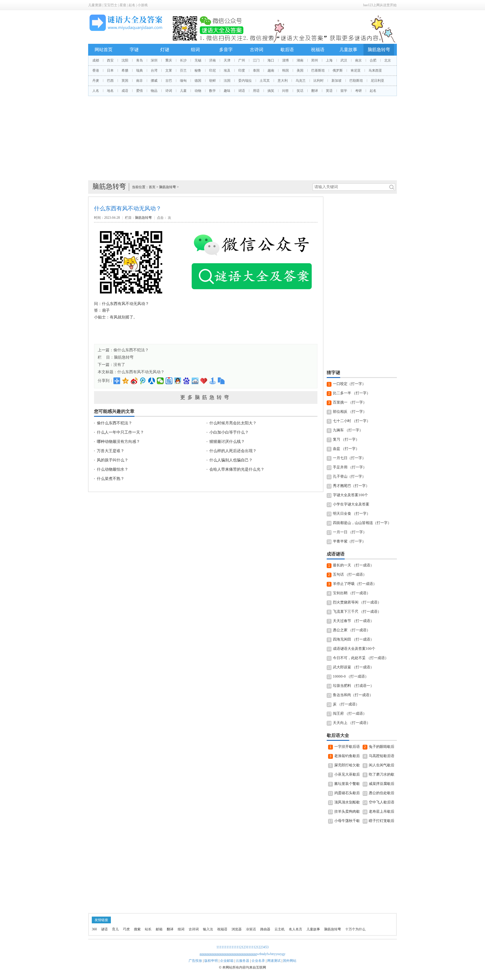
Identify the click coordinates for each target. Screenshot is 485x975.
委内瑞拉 (245, 81)
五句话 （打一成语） (350, 574)
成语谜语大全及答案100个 (354, 648)
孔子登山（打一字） (349, 476)
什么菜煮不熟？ (110, 479)
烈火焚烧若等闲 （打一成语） (357, 602)
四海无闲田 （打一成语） (353, 639)
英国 (125, 81)
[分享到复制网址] (221, 380)
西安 (110, 60)
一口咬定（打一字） (349, 384)
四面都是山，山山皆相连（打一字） (362, 523)
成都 (95, 60)
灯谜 (164, 49)
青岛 (139, 60)
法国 (227, 81)
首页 (152, 187)
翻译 (314, 91)
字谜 (134, 49)
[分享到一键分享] (212, 380)
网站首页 (104, 49)
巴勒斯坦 (356, 81)
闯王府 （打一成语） (350, 713)
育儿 (115, 929)
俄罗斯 (338, 70)
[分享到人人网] (151, 380)
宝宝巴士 (110, 5)
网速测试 (274, 961)
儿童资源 (95, 5)
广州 (241, 60)
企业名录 (258, 961)
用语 (256, 91)
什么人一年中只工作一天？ (120, 432)
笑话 (300, 91)
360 (94, 929)
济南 (212, 60)
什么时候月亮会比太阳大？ (233, 423)
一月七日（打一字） (349, 458)
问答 (285, 91)
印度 (241, 70)
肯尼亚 (356, 70)
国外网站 (289, 961)
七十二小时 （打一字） (351, 421)
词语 (241, 91)
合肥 (373, 60)
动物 (198, 91)
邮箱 (159, 929)
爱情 (139, 91)
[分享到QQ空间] (125, 380)
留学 (343, 91)
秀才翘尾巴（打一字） (351, 486)
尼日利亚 (377, 81)
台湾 (154, 70)
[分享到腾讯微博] (143, 380)
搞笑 (270, 91)
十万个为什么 (355, 929)
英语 (329, 91)
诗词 (168, 91)
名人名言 (295, 929)
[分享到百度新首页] (186, 380)
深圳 (154, 60)
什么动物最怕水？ (112, 469)
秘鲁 (198, 70)
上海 (329, 60)
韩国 (285, 70)
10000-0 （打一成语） (351, 676)
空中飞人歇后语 (381, 802)
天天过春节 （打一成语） (353, 621)
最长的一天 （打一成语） (353, 565)
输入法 (208, 929)
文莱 (168, 70)
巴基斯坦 (318, 70)
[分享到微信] (160, 380)
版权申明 (211, 961)
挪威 (154, 81)
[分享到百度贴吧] (169, 380)
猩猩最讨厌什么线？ (227, 441)
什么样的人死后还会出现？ (233, 451)
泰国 (256, 70)
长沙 (183, 60)
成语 (125, 91)
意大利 (283, 81)
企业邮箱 (227, 961)
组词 (195, 49)
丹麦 (95, 81)
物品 (154, 91)
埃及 (227, 70)
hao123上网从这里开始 (380, 5)
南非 (139, 81)
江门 (256, 60)
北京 (387, 60)
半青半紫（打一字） (349, 541)
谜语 (104, 929)
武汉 (343, 60)
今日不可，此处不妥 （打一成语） (360, 658)
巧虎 (126, 929)
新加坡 (336, 81)
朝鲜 (212, 81)
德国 (198, 81)
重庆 (168, 60)
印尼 (212, 70)
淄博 (285, 60)
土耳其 (265, 81)
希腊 (125, 70)
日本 (110, 70)
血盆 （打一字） (346, 449)
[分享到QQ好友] (177, 380)
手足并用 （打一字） (350, 467)
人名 (95, 91)
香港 (95, 70)
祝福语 (317, 49)
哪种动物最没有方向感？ (118, 441)
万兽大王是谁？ (110, 451)
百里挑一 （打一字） (350, 402)
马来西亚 (375, 70)
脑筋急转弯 (379, 49)
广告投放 (195, 961)
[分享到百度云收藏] (203, 380)
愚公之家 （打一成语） (351, 630)
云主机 (279, 929)
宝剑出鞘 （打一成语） (351, 593)
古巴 (168, 81)
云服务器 (242, 961)
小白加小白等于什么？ (229, 432)
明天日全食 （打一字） (351, 513)
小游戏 (143, 5)
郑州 (314, 60)
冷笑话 (251, 929)
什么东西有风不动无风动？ (140, 372)
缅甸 (183, 81)
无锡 (198, 60)
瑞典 (139, 70)
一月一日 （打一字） (350, 532)
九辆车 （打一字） (348, 430)
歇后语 (287, 49)
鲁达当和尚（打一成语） (353, 695)
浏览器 (237, 929)
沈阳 (125, 60)
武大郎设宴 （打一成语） (353, 667)
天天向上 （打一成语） (351, 723)
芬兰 (183, 70)
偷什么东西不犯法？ (131, 350)
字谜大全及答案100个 (350, 495)
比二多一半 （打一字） (351, 393)
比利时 (319, 81)
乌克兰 (301, 81)
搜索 (137, 929)
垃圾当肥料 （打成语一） (353, 686)
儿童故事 (348, 49)
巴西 (110, 81)
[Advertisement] (242, 138)
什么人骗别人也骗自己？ (231, 460)
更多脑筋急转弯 (205, 397)
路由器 (265, 929)
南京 (358, 60)
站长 (148, 929)
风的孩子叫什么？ (112, 460)
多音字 (226, 49)
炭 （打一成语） (346, 704)
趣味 (227, 91)
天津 (227, 60)
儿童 (183, 91)
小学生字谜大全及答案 (351, 504)
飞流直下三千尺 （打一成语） (357, 611)
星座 (123, 5)
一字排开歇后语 (347, 746)
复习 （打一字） (346, 439)
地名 (110, 91)
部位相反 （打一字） (350, 411)
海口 (270, 60)
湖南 (300, 60)
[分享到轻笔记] (195, 380)
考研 (358, 91)
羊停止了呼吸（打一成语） (355, 584)
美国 (300, 70)
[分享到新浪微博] (134, 380)
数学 (212, 91)
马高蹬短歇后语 (381, 756)
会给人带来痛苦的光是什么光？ (236, 469)
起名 (132, 5)
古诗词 (256, 49)
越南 (270, 70)
